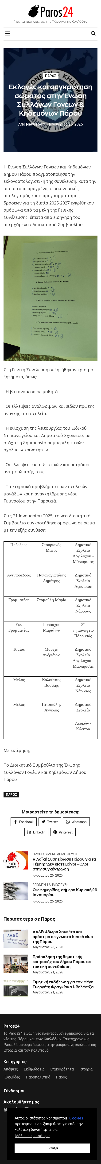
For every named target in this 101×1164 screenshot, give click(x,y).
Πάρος (50, 76)
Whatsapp (79, 822)
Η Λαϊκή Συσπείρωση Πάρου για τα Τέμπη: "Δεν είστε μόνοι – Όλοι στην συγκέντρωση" (64, 864)
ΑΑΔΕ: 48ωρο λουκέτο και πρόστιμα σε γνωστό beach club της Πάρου (63, 937)
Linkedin (39, 832)
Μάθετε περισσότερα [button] (32, 1136)
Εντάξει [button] (52, 1148)
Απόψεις (11, 1069)
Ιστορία (86, 1069)
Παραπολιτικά (38, 1077)
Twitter (52, 822)
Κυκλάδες (12, 1077)
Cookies (76, 1118)
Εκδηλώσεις (34, 1069)
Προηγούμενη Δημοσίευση (55, 854)
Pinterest (66, 832)
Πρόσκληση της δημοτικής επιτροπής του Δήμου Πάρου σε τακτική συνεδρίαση (62, 962)
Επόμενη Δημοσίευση (51, 885)
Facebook (26, 822)
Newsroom (32, 124)
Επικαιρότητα (62, 1069)
